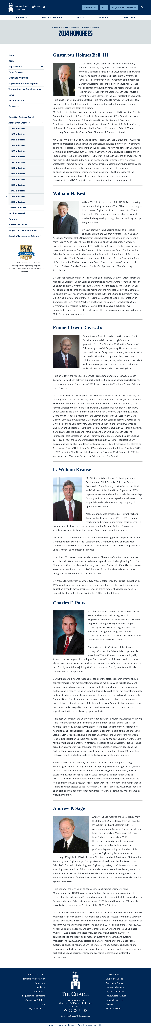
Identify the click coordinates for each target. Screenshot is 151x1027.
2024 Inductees (18, 139)
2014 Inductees (18, 196)
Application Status (114, 983)
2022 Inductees (18, 151)
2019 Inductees (18, 168)
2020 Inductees (18, 162)
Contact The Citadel (36, 974)
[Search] (142, 7)
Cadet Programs (16, 72)
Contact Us (14, 106)
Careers (109, 1004)
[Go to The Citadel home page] (11, 8)
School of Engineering (30, 6)
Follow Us (13, 219)
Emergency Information (34, 978)
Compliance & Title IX (35, 1000)
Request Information (124, 7)
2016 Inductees (18, 185)
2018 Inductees (18, 173)
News (11, 95)
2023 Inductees (18, 145)
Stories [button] (102, 17)
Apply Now (90, 7)
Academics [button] (20, 17)
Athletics (41, 987)
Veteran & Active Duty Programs (25, 89)
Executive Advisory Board (21, 117)
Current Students (17, 207)
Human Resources (114, 1000)
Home (11, 55)
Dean (11, 60)
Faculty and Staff (17, 100)
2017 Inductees (18, 179)
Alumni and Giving (18, 224)
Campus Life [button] (127, 17)
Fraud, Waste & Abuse (116, 995)
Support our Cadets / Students (23, 230)
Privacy (41, 1004)
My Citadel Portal (37, 1008)
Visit (104, 7)
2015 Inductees (18, 190)
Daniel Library (112, 974)
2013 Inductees (18, 202)
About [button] (79, 17)
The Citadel (71, 1016)
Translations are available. (90, 1025)
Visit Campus (39, 991)
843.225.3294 (75, 1006)
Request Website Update (33, 995)
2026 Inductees (18, 128)
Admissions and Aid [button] (51, 17)
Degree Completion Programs (23, 83)
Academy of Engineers (20, 122)
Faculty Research (17, 213)
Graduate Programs (18, 77)
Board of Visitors (113, 1008)
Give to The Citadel (114, 978)
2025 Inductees (18, 134)
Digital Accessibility (115, 991)
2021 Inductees (18, 156)
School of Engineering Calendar (24, 236)
